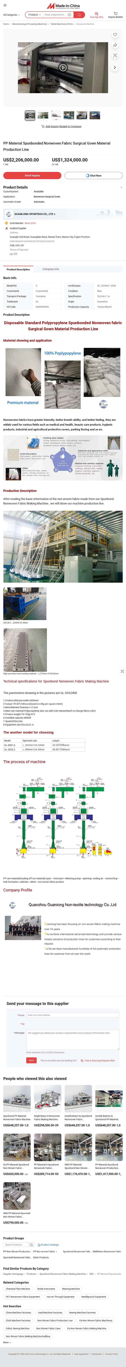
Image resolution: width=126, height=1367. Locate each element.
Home (6, 24)
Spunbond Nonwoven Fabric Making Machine (86, 1251)
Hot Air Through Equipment (60, 1296)
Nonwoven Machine (85, 24)
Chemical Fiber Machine (18, 1288)
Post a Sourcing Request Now (98, 1060)
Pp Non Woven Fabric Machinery (95, 1320)
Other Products (41, 1257)
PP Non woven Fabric (44, 1251)
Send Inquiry (32, 175)
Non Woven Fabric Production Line (55, 1320)
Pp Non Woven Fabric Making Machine (86, 1328)
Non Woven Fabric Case (48, 1328)
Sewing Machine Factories (82, 1312)
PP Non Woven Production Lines (19, 1251)
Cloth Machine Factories (18, 1320)
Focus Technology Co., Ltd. (42, 1354)
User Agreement (81, 1354)
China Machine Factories (18, 1312)
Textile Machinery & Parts (62, 24)
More (6, 1342)
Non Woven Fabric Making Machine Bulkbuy (28, 1336)
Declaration (97, 1354)
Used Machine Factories (50, 1312)
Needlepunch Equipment (93, 1296)
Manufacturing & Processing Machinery (29, 24)
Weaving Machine (71, 1288)
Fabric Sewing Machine (17, 1328)
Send (31, 1060)
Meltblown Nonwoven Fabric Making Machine (108, 1251)
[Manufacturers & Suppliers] (63, 5)
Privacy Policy (111, 1354)
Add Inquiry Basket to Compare (63, 126)
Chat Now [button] (95, 175)
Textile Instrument (46, 1288)
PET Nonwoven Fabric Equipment (23, 1296)
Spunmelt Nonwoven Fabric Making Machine (26, 1257)
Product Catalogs (49, 1244)
